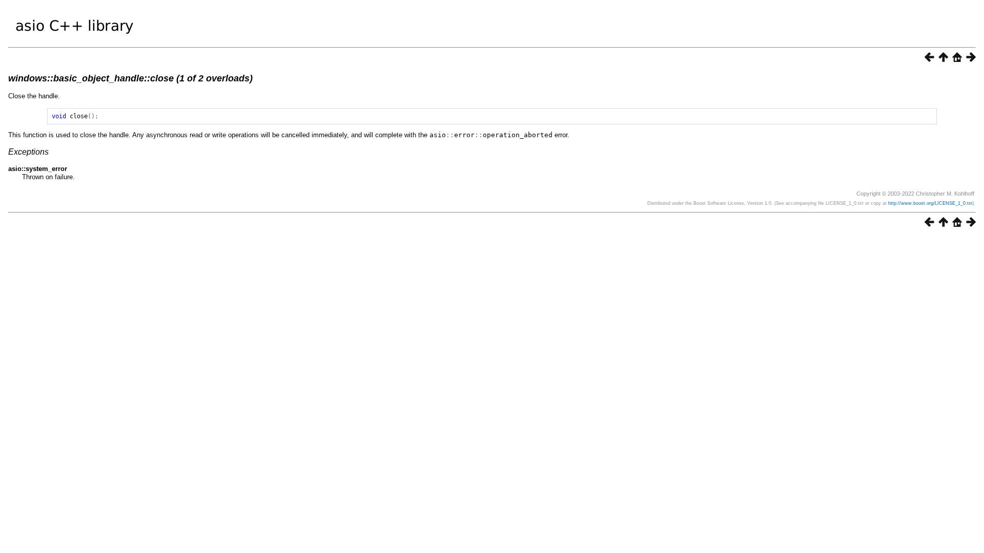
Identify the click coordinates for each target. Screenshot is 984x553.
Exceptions (28, 151)
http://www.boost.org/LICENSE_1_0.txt (930, 203)
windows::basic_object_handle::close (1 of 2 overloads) (130, 78)
